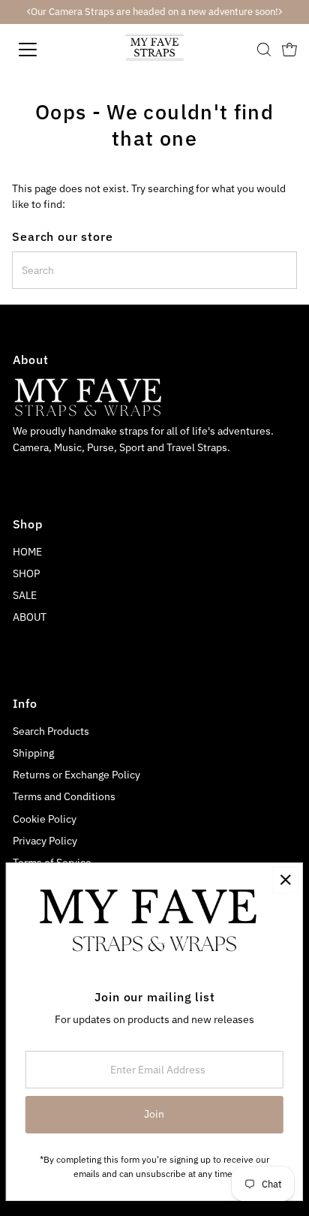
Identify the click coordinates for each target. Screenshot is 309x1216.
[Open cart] (289, 49)
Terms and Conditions (64, 796)
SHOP (26, 573)
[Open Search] (264, 49)
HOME (27, 551)
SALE (25, 595)
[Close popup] (285, 880)
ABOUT (29, 617)
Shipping (33, 753)
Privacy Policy (45, 840)
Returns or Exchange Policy (76, 774)
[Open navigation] (43, 49)
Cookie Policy (44, 819)
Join (154, 1114)
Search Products (51, 731)
